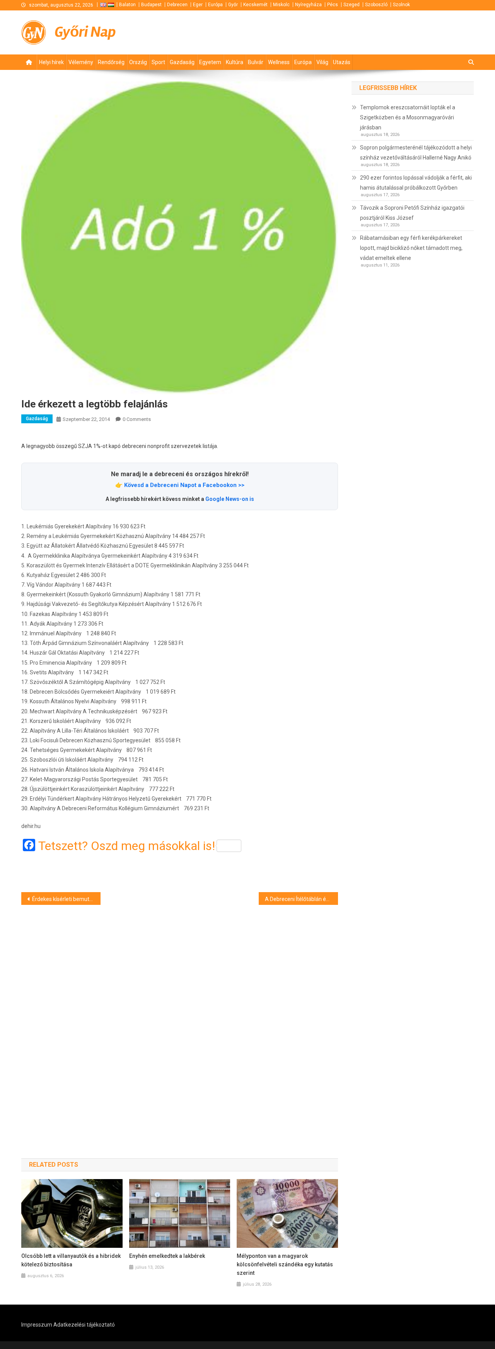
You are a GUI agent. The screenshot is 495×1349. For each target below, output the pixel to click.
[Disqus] (179, 1017)
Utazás (341, 62)
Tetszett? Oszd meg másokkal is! (126, 846)
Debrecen (177, 4)
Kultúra (234, 62)
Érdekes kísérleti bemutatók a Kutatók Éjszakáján (66, 899)
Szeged (351, 4)
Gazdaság (182, 62)
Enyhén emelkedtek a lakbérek (167, 1256)
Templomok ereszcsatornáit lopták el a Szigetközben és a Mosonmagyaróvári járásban (407, 117)
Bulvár (255, 62)
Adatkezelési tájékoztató (84, 1325)
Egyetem (210, 62)
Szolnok (401, 4)
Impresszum (36, 1325)
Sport (158, 62)
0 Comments (137, 419)
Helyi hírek (51, 62)
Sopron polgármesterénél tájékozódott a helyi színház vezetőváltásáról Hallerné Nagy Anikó (416, 152)
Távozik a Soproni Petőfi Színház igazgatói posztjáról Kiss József (412, 213)
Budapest (151, 4)
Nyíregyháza (308, 4)
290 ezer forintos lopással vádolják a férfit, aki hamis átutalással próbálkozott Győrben (416, 183)
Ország (138, 62)
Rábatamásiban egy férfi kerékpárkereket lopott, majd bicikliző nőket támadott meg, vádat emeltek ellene (411, 248)
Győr (233, 4)
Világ (322, 62)
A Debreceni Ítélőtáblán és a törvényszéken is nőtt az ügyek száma (301, 899)
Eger (198, 4)
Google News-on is (229, 499)
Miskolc (281, 4)
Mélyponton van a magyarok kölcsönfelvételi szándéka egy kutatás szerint (285, 1264)
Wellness (279, 62)
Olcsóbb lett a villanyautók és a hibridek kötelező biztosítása (71, 1260)
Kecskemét (255, 4)
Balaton (127, 4)
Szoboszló (376, 4)
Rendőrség (111, 62)
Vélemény (80, 62)
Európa (215, 4)
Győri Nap (85, 32)
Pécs (332, 4)
